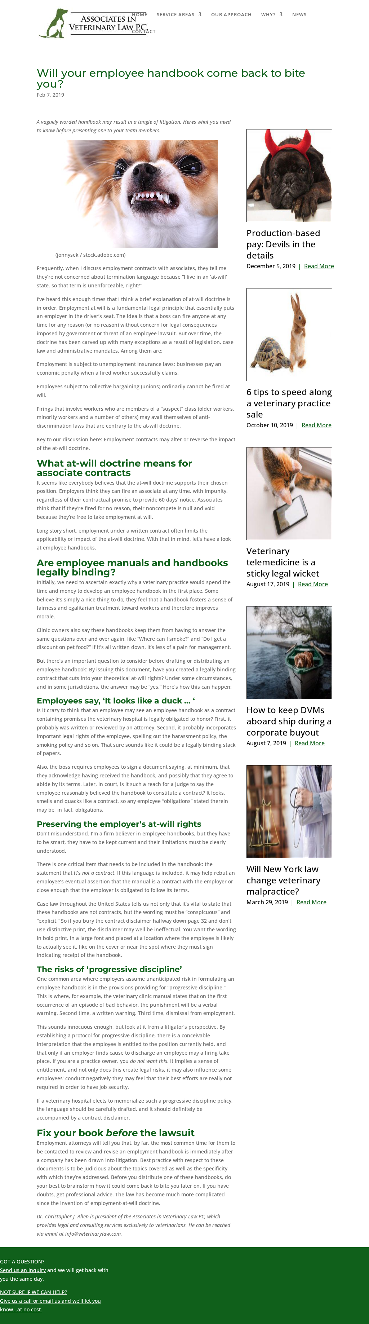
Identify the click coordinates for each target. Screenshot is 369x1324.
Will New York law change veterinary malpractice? (283, 880)
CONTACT (144, 32)
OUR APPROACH (231, 15)
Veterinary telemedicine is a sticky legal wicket (282, 562)
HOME (139, 15)
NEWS (299, 15)
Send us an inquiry (23, 1270)
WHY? (268, 15)
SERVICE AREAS (176, 15)
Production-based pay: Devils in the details (283, 244)
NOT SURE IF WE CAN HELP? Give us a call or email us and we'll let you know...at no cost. (50, 1301)
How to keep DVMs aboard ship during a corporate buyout (289, 721)
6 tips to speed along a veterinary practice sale (289, 403)
